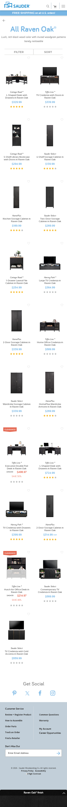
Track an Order (12, 732)
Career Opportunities (50, 732)
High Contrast (34, 773)
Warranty (43, 720)
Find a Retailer (12, 738)
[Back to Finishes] (4, 20)
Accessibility (40, 770)
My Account (45, 728)
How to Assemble (13, 720)
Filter (19, 52)
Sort (48, 52)
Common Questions (49, 714)
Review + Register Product (18, 714)
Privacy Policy (27, 770)
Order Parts (10, 726)
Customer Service (14, 708)
